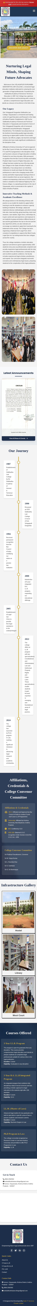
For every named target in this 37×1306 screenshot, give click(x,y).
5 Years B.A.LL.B (7, 1266)
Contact (4, 1272)
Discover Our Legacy (18, 48)
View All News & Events (17, 438)
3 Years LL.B (6, 1263)
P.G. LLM (5, 1269)
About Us (5, 1260)
